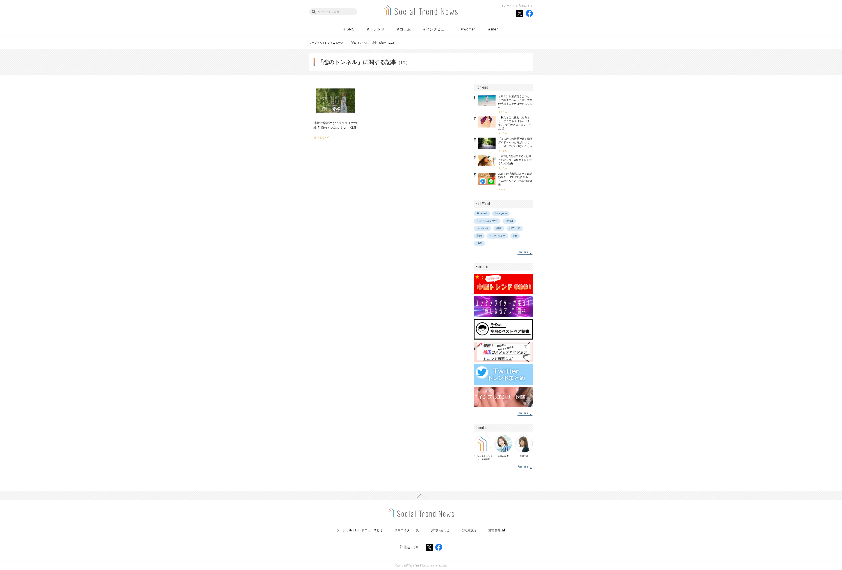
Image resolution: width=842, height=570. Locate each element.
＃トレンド (375, 29)
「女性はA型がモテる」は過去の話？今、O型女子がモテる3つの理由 (515, 160)
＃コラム (403, 29)
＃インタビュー (435, 29)
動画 (479, 235)
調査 (498, 228)
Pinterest (481, 213)
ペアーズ (514, 228)
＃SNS (348, 29)
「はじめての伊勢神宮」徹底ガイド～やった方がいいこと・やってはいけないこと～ (515, 142)
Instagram (501, 213)
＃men (492, 29)
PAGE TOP (421, 495)
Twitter (509, 220)
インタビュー (497, 235)
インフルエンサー (487, 220)
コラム (503, 112)
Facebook (482, 228)
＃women (468, 29)
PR (515, 235)
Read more (523, 252)
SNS (502, 189)
